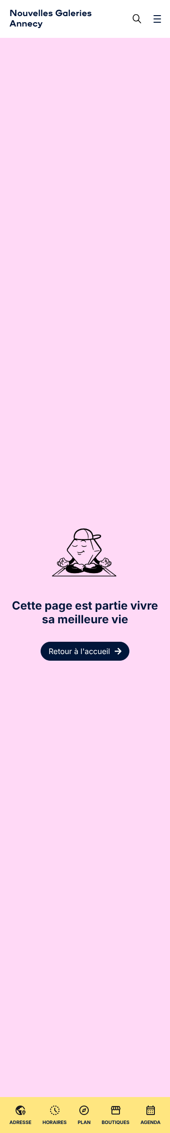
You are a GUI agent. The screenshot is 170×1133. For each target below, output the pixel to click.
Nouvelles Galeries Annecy (50, 19)
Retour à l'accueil (79, 651)
